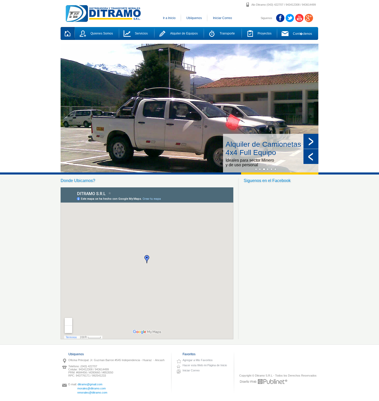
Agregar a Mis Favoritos (198, 360)
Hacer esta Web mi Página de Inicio (205, 365)
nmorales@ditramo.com (92, 392)
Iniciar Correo (222, 18)
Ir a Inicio (169, 18)
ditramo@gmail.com (90, 384)
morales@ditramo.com (91, 388)
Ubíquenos (194, 18)
